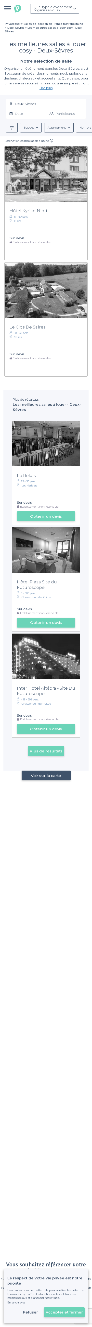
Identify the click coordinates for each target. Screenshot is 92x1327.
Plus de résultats (46, 751)
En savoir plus (16, 1302)
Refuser (30, 1312)
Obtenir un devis (46, 516)
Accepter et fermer (64, 1312)
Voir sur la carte (46, 775)
